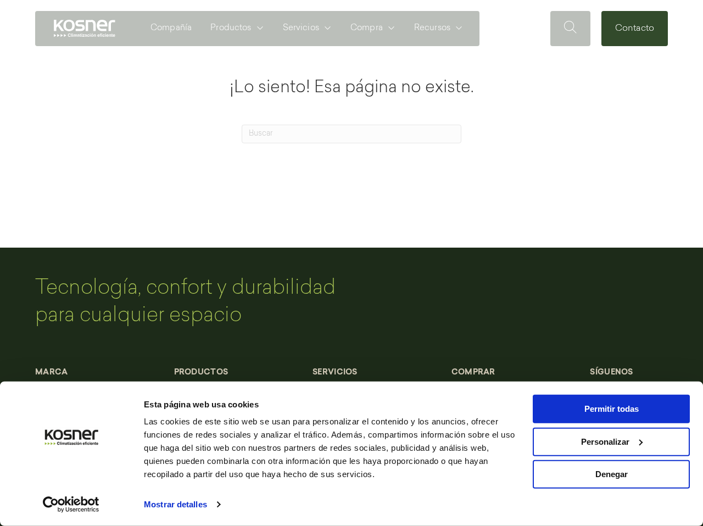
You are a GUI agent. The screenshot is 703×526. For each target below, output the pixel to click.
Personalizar (605, 441)
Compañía (171, 28)
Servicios (301, 28)
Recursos (432, 28)
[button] (570, 29)
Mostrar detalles (175, 504)
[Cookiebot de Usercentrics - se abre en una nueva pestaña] (71, 504)
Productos (230, 28)
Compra (366, 28)
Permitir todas (611, 408)
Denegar (611, 474)
